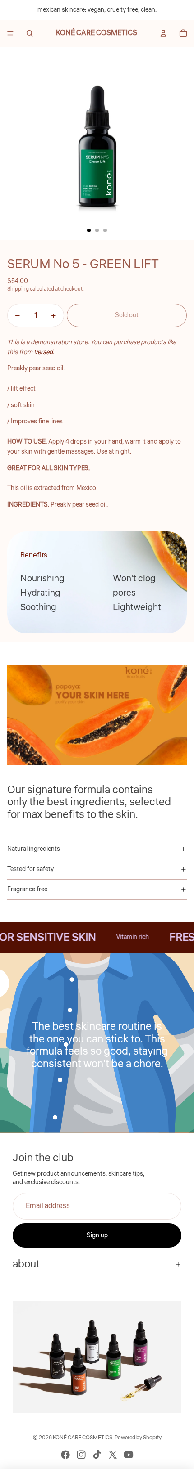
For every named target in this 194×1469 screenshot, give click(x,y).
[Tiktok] (97, 1454)
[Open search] (30, 33)
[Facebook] (65, 1454)
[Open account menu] (163, 33)
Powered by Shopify (138, 1438)
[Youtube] (128, 1454)
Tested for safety (30, 869)
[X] (112, 1454)
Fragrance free (27, 889)
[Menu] (10, 33)
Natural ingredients (33, 849)
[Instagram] (81, 1454)
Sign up (97, 1235)
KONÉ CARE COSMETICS (82, 1438)
